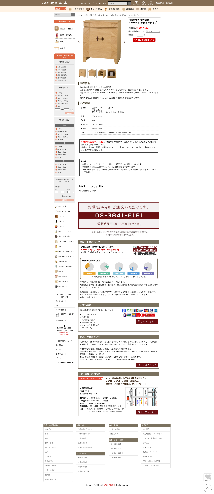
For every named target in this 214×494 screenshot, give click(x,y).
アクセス (59, 350)
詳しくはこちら (146, 321)
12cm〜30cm (62, 164)
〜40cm (60, 146)
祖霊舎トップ (60, 9)
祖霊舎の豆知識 (83, 471)
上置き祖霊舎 (78, 9)
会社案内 (59, 345)
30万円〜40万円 (63, 101)
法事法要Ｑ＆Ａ (115, 448)
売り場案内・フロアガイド (152, 434)
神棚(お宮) (49, 461)
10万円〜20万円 (63, 95)
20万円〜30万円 (63, 98)
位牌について (82, 443)
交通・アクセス (146, 412)
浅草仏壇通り (147, 456)
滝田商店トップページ (151, 466)
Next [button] (123, 41)
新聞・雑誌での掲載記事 (151, 461)
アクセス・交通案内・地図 (152, 438)
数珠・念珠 (62, 206)
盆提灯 (47, 475)
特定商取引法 (61, 321)
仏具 (46, 452)
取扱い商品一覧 (50, 479)
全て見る (48, 429)
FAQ (57, 305)
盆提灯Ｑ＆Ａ (115, 434)
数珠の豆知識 (82, 458)
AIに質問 (102, 3)
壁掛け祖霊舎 (62, 78)
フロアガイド (61, 354)
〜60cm (60, 129)
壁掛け (143, 9)
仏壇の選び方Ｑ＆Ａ (85, 434)
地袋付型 (130, 9)
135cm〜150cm (63, 137)
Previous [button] (79, 41)
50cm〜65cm (62, 155)
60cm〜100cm (62, 131)
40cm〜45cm (62, 149)
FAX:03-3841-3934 (65, 331)
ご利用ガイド (61, 301)
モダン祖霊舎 (96, 9)
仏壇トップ (85, 3)
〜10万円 (60, 93)
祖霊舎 (61, 271)
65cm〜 (60, 157)
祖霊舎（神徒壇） (103, 15)
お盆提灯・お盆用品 (65, 266)
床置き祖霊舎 (114, 9)
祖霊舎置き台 (62, 80)
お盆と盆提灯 (115, 429)
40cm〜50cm (62, 170)
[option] (101, 41)
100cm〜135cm (63, 134)
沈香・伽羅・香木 (64, 236)
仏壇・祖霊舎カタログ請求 (65, 315)
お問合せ (146, 443)
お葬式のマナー (115, 458)
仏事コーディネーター (65, 363)
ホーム (80, 15)
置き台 (155, 9)
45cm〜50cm (62, 152)
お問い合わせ (61, 310)
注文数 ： (132, 35)
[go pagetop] (208, 488)
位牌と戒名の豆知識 (85, 447)
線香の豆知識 (82, 462)
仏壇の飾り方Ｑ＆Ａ (85, 429)
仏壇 (60, 216)
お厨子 (61, 246)
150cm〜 (60, 139)
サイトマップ (147, 447)
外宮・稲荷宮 (50, 470)
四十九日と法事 (115, 444)
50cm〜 (60, 172)
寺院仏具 (48, 456)
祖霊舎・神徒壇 (50, 466)
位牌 (60, 221)
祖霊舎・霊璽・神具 (90, 15)
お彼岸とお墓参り (116, 453)
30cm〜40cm (62, 167)
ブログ (94, 3)
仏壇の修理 (82, 438)
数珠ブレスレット (51, 447)
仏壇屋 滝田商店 (109, 485)
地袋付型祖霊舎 (63, 75)
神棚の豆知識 (82, 467)
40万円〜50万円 (63, 103)
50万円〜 (60, 106)
